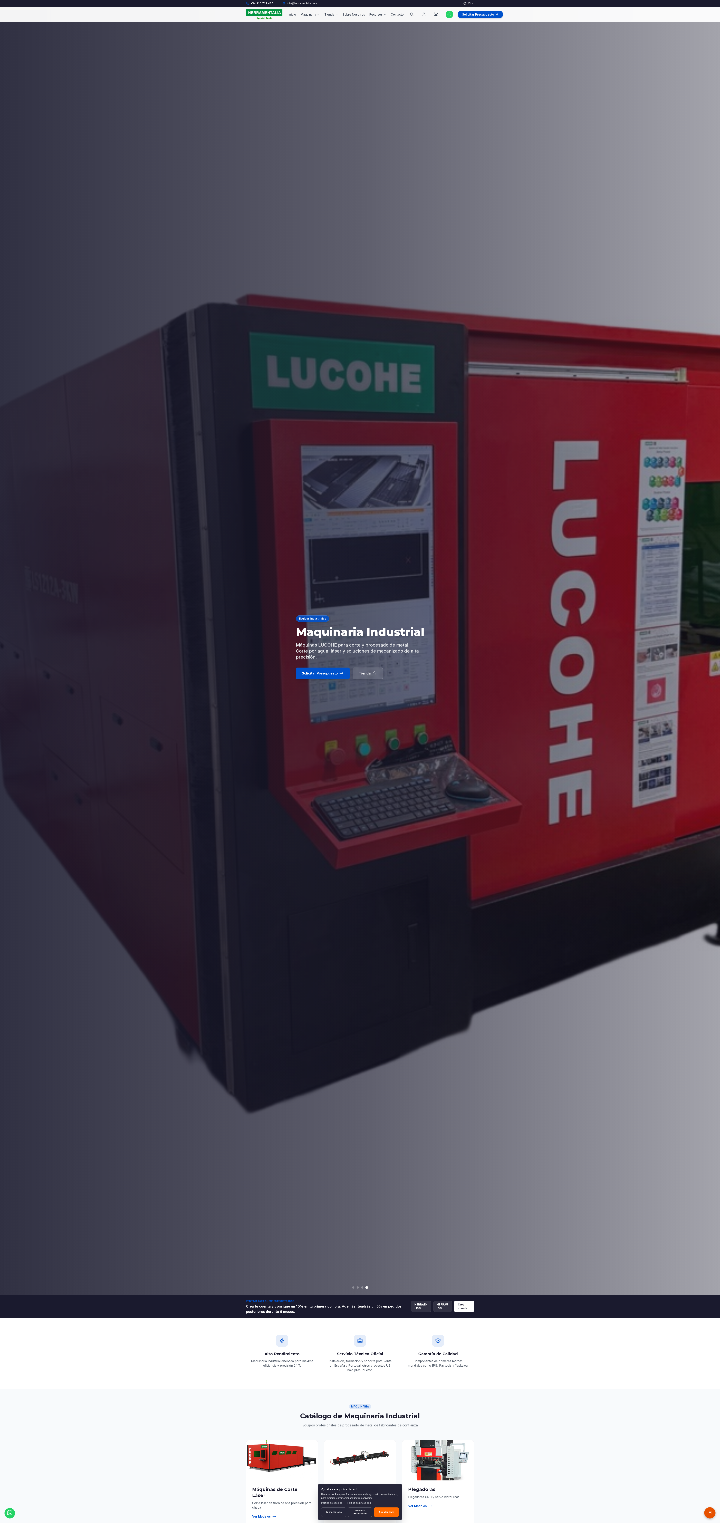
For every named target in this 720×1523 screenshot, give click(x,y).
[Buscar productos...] (412, 14)
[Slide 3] (362, 1287)
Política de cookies (331, 1502)
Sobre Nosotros (354, 14)
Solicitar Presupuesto (320, 673)
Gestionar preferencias (360, 1512)
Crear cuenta (462, 1306)
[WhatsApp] (449, 14)
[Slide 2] (358, 1287)
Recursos (375, 14)
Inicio (292, 14)
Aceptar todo (386, 1512)
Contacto (397, 14)
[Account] (424, 14)
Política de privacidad (359, 1502)
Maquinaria (308, 14)
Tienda (329, 14)
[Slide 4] (367, 1287)
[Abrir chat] (710, 1512)
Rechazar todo (334, 1512)
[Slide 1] (353, 1287)
